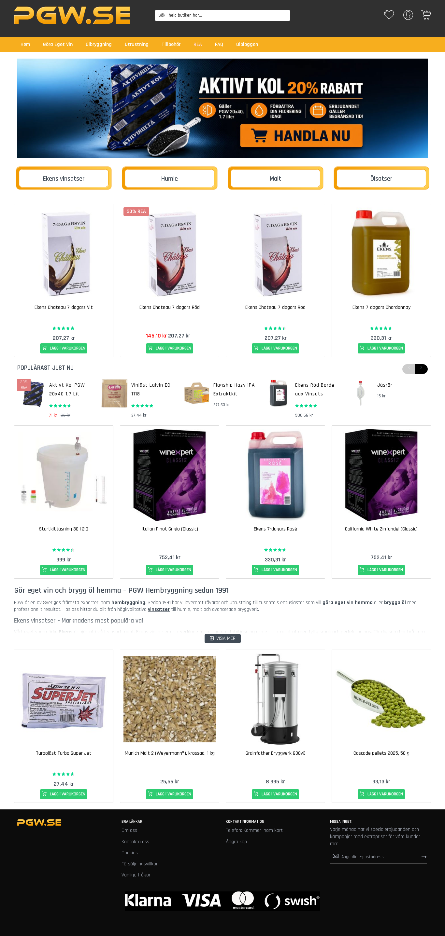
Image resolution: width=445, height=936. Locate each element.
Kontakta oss (135, 841)
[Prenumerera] (424, 856)
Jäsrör (385, 385)
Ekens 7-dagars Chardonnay (381, 307)
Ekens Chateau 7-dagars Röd (169, 307)
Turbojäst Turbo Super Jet (64, 753)
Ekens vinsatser (64, 178)
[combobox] (222, 15)
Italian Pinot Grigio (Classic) (169, 529)
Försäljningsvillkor (140, 863)
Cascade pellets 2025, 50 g (381, 753)
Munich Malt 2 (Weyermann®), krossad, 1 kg (170, 753)
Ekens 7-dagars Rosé (275, 529)
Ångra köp (236, 841)
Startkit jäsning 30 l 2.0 (63, 529)
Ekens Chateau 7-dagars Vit (64, 307)
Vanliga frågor (136, 875)
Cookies (130, 852)
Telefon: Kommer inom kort (254, 830)
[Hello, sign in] (408, 17)
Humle (169, 178)
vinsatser (159, 609)
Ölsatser (381, 178)
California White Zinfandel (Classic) (381, 529)
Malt (275, 178)
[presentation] (421, 369)
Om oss (129, 830)
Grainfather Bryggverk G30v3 (276, 753)
